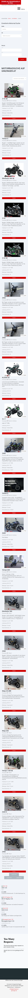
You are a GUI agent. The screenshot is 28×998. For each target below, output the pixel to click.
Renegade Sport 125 (8, 921)
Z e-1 (4, 419)
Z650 (4, 533)
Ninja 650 (5, 731)
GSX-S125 (5, 910)
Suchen (22, 59)
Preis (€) (3, 45)
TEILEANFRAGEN (13, 1)
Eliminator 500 (7, 611)
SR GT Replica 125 (7, 899)
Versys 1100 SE (7, 771)
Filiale (11, 3)
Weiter (14, 118)
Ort (2, 32)
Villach (10, 613)
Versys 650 (6, 570)
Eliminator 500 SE (8, 178)
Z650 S (4, 812)
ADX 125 (4, 888)
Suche (3, 26)
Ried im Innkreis (12, 100)
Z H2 (3, 218)
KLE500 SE (6, 377)
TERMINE (3, 1)
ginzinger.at (14, 990)
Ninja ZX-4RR (6, 691)
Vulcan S (5, 138)
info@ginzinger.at (14, 989)
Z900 (4, 298)
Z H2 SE (5, 99)
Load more (14, 874)
